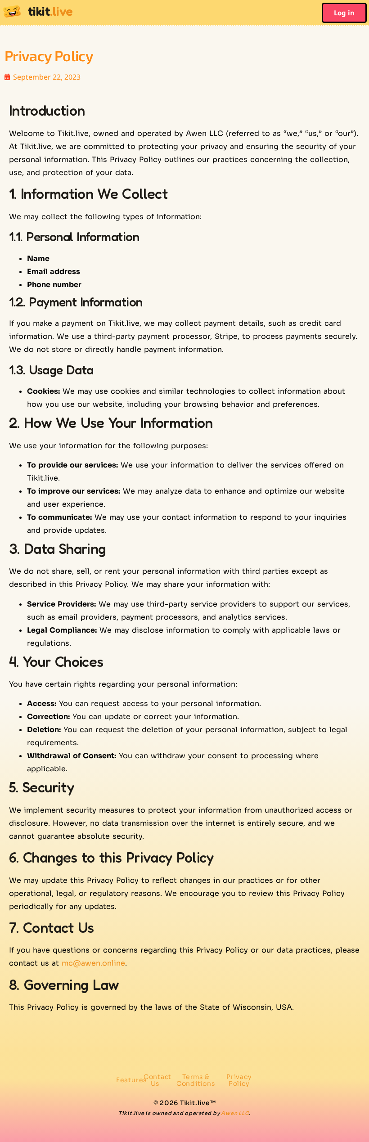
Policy (238, 1080)
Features (131, 1080)
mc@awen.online (93, 963)
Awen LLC (235, 1113)
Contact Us (157, 1080)
